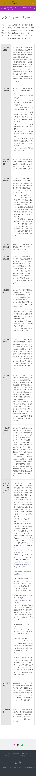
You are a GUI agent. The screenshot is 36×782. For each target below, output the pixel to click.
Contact (29, 755)
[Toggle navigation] (33, 3)
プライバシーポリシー (11, 755)
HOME (9, 753)
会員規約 (22, 756)
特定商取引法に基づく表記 (20, 753)
